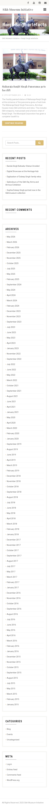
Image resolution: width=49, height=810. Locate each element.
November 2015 (14, 662)
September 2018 (14, 492)
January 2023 (13, 348)
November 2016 (14, 598)
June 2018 (11, 508)
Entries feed (12, 769)
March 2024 (12, 300)
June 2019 (11, 455)
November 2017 (14, 545)
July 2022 (11, 364)
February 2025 (13, 279)
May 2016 (11, 630)
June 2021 (11, 401)
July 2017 (11, 566)
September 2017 (14, 556)
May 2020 (11, 417)
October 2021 (13, 385)
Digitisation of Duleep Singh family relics (24, 177)
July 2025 (11, 269)
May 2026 (11, 237)
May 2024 (11, 290)
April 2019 (11, 460)
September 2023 (14, 322)
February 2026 (13, 247)
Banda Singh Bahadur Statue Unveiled (23, 166)
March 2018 (12, 524)
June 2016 (11, 625)
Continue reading (14, 123)
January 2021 (13, 412)
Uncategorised (13, 740)
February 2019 (13, 471)
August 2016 (12, 614)
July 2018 (11, 502)
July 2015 (11, 683)
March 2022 (12, 380)
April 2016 (11, 635)
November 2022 (14, 354)
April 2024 (11, 295)
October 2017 (13, 550)
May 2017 (11, 572)
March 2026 (12, 242)
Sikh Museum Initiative (18, 9)
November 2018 (14, 481)
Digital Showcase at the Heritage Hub (23, 171)
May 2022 (11, 375)
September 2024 (14, 284)
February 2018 (13, 529)
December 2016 (14, 593)
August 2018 (12, 497)
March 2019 (12, 465)
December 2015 (14, 657)
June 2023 (11, 332)
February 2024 (13, 306)
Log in (9, 764)
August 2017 (12, 561)
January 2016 (13, 651)
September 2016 (14, 609)
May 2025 (11, 274)
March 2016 (12, 641)
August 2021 (12, 396)
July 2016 (11, 619)
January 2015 (13, 704)
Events (10, 734)
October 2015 (13, 667)
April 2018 (11, 518)
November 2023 (14, 316)
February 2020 (13, 433)
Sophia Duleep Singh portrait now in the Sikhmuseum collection (23, 191)
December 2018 (14, 476)
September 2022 (14, 359)
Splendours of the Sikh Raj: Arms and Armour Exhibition (22, 183)
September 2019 (14, 444)
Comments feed (14, 775)
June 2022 (11, 370)
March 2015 (12, 694)
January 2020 (13, 439)
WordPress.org (13, 780)
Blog (29, 95)
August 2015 (12, 678)
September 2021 (14, 391)
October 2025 (13, 263)
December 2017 (14, 540)
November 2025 (14, 258)
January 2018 (13, 534)
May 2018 (11, 513)
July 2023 (11, 327)
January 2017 (13, 587)
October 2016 (13, 603)
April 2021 (11, 407)
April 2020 (11, 423)
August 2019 (12, 449)
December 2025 (14, 253)
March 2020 (12, 428)
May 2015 (11, 688)
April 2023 (11, 343)
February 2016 (13, 646)
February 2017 (13, 582)
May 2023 (11, 338)
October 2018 (13, 486)
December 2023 (14, 311)
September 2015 (14, 673)
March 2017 (12, 577)
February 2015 (13, 699)
